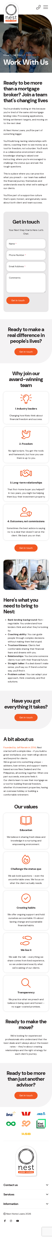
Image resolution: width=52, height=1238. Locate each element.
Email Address (17, 266)
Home (6, 55)
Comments (15, 277)
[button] (46, 7)
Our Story (17, 55)
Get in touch (18, 300)
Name (12, 243)
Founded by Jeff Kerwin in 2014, (19, 747)
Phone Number (17, 255)
